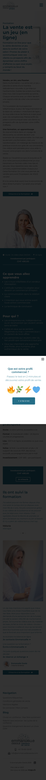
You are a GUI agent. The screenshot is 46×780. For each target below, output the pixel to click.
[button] (43, 359)
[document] (23, 390)
